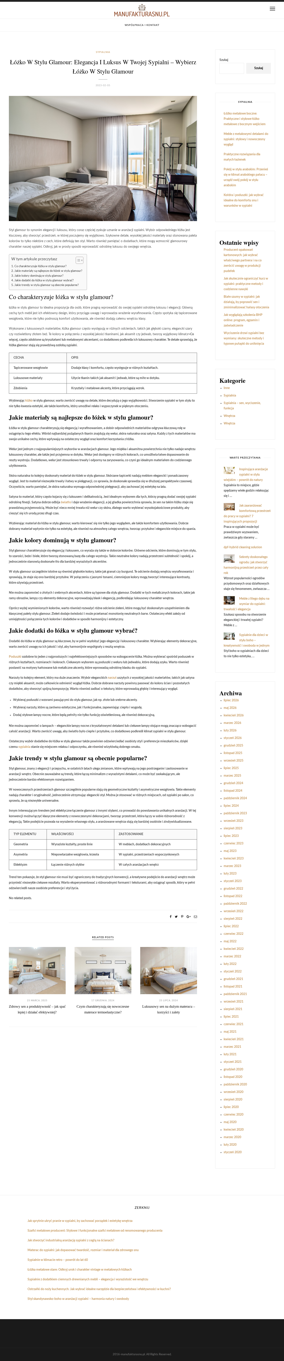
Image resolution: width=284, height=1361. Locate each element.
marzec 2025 (232, 775)
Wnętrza (229, 416)
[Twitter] (176, 916)
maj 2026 (230, 708)
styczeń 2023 (233, 881)
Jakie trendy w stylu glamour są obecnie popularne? (46, 285)
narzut (112, 677)
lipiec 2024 (231, 805)
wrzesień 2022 (233, 911)
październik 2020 (235, 1084)
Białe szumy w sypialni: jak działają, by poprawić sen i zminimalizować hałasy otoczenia (246, 302)
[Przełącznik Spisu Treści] (77, 260)
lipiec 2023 (231, 836)
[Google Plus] (189, 916)
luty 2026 (230, 730)
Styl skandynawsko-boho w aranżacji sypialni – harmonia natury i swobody (78, 1299)
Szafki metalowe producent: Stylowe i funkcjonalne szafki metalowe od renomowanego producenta (95, 1230)
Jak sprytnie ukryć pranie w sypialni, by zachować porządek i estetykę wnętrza (80, 1221)
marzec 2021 (232, 1046)
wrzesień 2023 (233, 820)
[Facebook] (171, 916)
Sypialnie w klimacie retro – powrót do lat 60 (58, 1260)
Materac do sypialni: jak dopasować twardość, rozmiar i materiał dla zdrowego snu (83, 1250)
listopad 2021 (233, 986)
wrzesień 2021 (233, 1001)
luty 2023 (230, 873)
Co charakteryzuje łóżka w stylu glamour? (40, 266)
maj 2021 (230, 1031)
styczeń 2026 (233, 738)
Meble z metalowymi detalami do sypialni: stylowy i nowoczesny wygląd (246, 139)
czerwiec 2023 (233, 843)
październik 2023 (235, 813)
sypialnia (24, 747)
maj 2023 (230, 851)
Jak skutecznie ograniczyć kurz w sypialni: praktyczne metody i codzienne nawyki (246, 284)
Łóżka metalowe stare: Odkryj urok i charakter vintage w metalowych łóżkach (80, 1269)
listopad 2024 (233, 790)
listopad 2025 (233, 753)
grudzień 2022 (233, 888)
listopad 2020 (233, 1077)
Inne (227, 388)
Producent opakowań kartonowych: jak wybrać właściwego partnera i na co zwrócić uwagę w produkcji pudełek (243, 260)
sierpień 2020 (233, 1099)
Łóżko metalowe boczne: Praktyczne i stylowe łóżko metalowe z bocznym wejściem (245, 119)
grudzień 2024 (233, 783)
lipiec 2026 (231, 700)
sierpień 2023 (233, 828)
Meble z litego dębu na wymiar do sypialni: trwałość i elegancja (246, 604)
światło (66, 502)
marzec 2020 (232, 1137)
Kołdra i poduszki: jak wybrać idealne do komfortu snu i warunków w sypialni (244, 200)
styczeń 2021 (233, 1062)
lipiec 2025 (231, 768)
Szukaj (223, 60)
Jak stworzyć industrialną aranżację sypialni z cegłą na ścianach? (71, 1240)
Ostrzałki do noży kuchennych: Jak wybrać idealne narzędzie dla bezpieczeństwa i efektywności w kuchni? (99, 1289)
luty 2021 (230, 1054)
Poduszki (15, 656)
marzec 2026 (232, 723)
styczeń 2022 (233, 971)
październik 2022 (235, 903)
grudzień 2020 (233, 1069)
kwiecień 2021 (234, 1039)
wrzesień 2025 (233, 760)
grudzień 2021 (233, 979)
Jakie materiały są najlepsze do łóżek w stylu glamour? (48, 271)
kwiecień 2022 (234, 949)
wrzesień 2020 (233, 1092)
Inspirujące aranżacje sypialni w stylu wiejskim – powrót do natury (246, 475)
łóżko (29, 400)
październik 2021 (235, 994)
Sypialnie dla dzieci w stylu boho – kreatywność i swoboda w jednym (247, 640)
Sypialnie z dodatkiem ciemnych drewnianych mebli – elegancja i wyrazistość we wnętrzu (88, 1279)
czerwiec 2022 (233, 933)
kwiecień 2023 (234, 858)
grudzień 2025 (233, 745)
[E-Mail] (195, 916)
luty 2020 (230, 1144)
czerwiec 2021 (233, 1024)
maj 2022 (230, 941)
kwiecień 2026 (234, 715)
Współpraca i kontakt (142, 25)
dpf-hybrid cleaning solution (243, 547)
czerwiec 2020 (233, 1114)
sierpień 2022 (233, 918)
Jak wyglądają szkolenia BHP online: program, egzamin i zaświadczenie (243, 320)
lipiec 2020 (231, 1107)
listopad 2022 (233, 896)
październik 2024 (235, 798)
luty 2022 (230, 964)
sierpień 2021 (233, 1009)
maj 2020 (230, 1122)
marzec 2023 (232, 866)
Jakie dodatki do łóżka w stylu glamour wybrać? (44, 280)
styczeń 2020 (233, 1152)
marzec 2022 (232, 956)
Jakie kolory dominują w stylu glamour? (38, 275)
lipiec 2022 (231, 926)
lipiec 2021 (231, 1016)
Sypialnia (103, 52)
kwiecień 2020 (234, 1129)
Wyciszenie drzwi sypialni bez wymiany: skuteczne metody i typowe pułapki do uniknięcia (244, 338)
